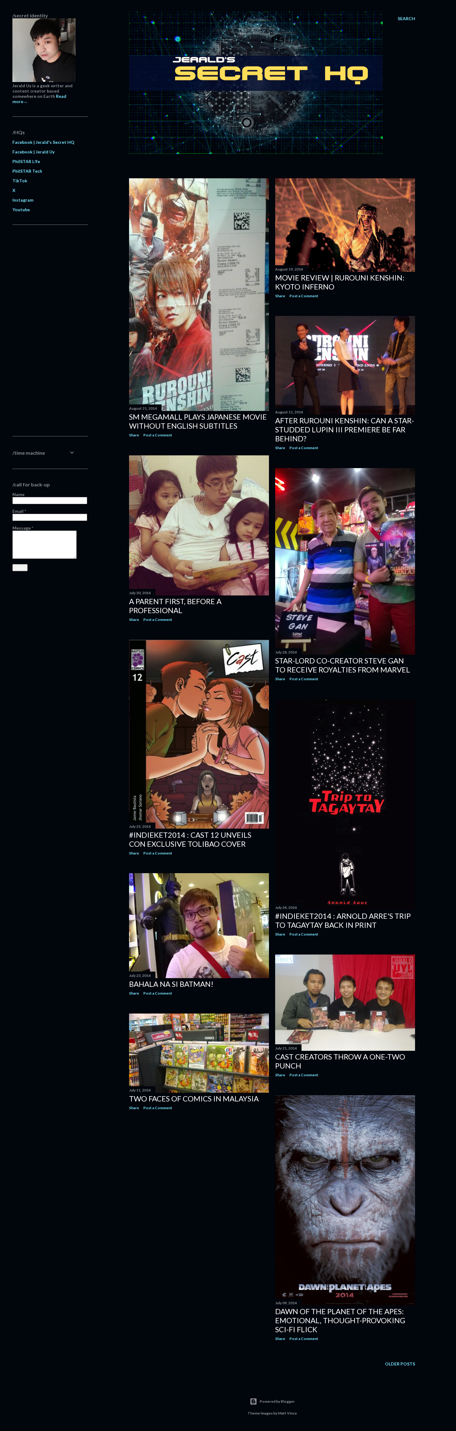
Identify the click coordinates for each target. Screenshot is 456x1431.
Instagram (23, 200)
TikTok (19, 180)
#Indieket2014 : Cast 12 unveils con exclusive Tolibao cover (190, 839)
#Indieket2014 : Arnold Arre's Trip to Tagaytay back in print (343, 920)
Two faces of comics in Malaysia (194, 1098)
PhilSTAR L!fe (26, 161)
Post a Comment (157, 435)
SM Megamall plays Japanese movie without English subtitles (198, 421)
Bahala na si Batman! (171, 983)
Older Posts (400, 1363)
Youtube (21, 209)
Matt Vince (287, 1413)
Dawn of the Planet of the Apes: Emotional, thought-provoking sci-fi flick (340, 1320)
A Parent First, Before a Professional (175, 606)
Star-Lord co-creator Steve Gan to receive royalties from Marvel (342, 665)
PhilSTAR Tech (27, 171)
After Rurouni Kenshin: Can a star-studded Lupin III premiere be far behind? (344, 429)
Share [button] (134, 435)
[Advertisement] (44, 330)
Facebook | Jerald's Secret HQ (43, 142)
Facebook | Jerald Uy (33, 151)
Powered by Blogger (277, 1401)
